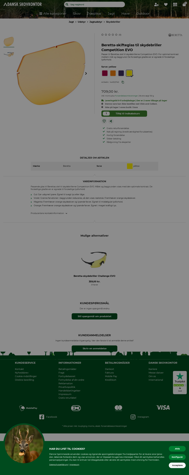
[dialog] (94, 237)
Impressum (74, 465)
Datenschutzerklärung (58, 465)
